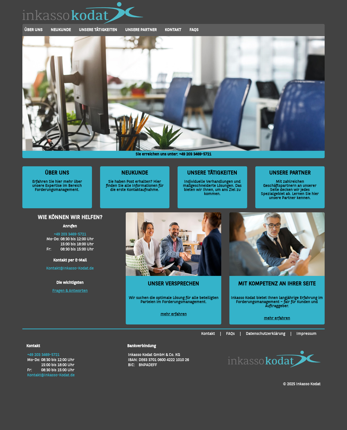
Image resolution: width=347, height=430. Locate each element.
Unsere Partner (141, 30)
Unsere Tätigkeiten (98, 30)
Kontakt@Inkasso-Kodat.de (70, 268)
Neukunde (61, 30)
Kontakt (173, 30)
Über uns (33, 30)
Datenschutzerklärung (265, 334)
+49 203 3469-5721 (195, 154)
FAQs (194, 30)
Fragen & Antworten (70, 291)
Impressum (306, 334)
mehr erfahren (174, 314)
